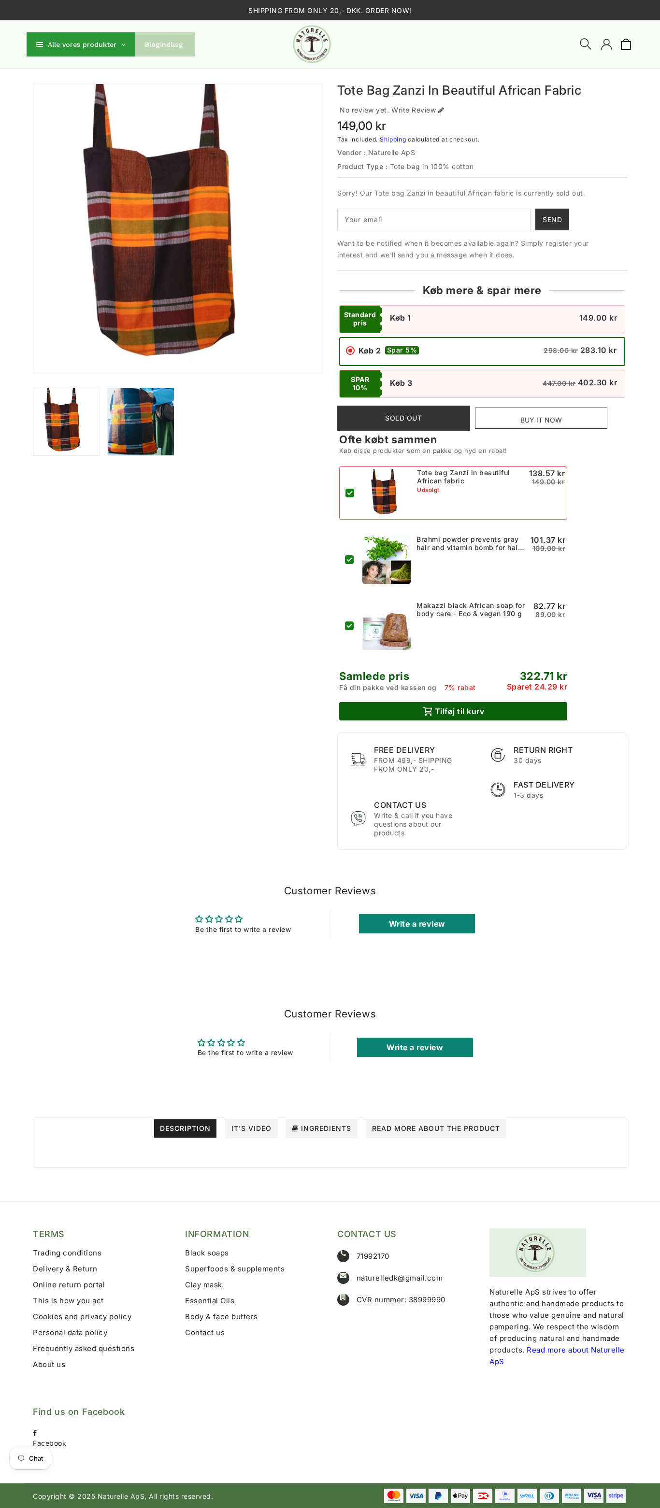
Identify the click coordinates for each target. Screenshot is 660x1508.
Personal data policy (70, 1332)
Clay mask (203, 1284)
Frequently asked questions (83, 1348)
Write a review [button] (417, 924)
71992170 (373, 1256)
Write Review (413, 110)
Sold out (403, 418)
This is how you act (68, 1300)
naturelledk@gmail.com (400, 1278)
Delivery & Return (65, 1268)
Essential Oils (209, 1300)
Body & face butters (221, 1316)
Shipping (393, 139)
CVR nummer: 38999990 (401, 1299)
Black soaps (207, 1252)
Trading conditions (67, 1252)
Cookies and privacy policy (82, 1316)
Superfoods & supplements (235, 1268)
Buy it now (541, 420)
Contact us (205, 1332)
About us (49, 1364)
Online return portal (69, 1284)
